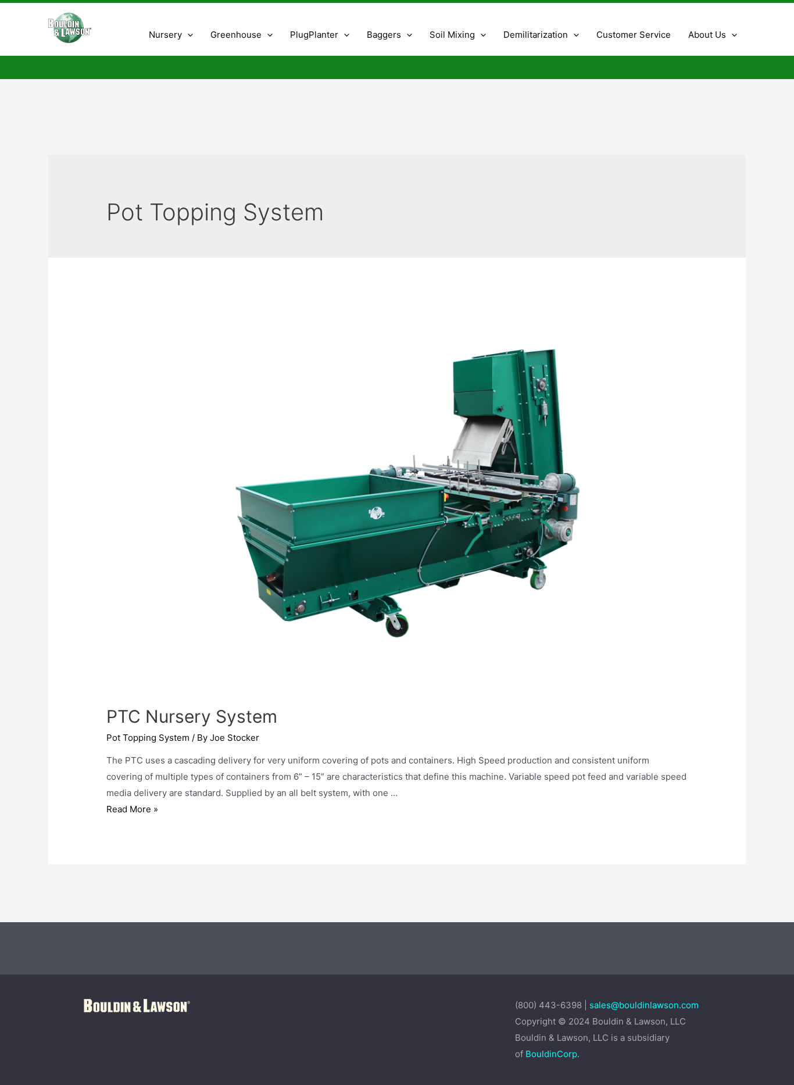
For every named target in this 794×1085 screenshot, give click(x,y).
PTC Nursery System (191, 716)
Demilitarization (535, 34)
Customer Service (633, 34)
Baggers (384, 34)
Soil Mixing (452, 34)
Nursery (165, 34)
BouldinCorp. (552, 1053)
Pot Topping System (147, 737)
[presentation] (187, 35)
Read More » (132, 809)
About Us (707, 34)
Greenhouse (236, 34)
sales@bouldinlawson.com (645, 1005)
